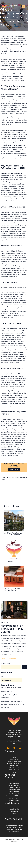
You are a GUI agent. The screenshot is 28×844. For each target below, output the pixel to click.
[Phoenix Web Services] (4, 6)
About (14, 757)
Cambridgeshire (14, 809)
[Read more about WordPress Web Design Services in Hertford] (14, 520)
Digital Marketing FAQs (14, 763)
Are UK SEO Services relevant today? (12, 589)
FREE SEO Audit (14, 770)
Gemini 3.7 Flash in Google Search (11, 687)
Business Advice (14, 759)
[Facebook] (8, 748)
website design (5, 67)
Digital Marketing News (14, 761)
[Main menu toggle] (23, 6)
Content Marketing (14, 785)
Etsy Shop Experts (14, 794)
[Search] (24, 667)
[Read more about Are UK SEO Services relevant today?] (14, 576)
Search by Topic (5, 663)
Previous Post (14, 492)
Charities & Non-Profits (14, 827)
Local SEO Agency (14, 791)
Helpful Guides (14, 765)
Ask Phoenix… (9, 562)
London (14, 813)
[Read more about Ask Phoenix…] (14, 549)
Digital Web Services (14, 789)
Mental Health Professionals (14, 829)
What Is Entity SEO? (6, 691)
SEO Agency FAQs (14, 768)
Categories (4, 677)
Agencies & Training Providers (14, 825)
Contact (14, 772)
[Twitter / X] (20, 748)
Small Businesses (14, 831)
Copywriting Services (14, 787)
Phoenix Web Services (13, 6)
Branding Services (14, 783)
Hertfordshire (14, 811)
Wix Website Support (14, 798)
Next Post (14, 497)
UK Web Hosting (14, 800)
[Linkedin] (14, 748)
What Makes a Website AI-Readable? (11, 701)
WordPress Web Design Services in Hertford (13, 534)
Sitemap (15, 841)
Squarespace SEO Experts (14, 796)
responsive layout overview (9, 155)
